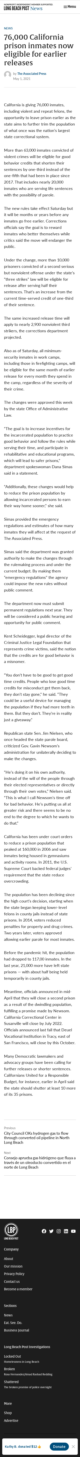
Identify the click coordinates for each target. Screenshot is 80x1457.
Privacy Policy (14, 1274)
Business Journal (16, 1330)
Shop (8, 1413)
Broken (28, 1371)
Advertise (11, 1421)
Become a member (18, 1289)
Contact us (12, 1282)
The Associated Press (31, 73)
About (8, 1259)
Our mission (13, 1266)
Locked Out (21, 1359)
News (8, 28)
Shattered (28, 1384)
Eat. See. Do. (13, 1323)
